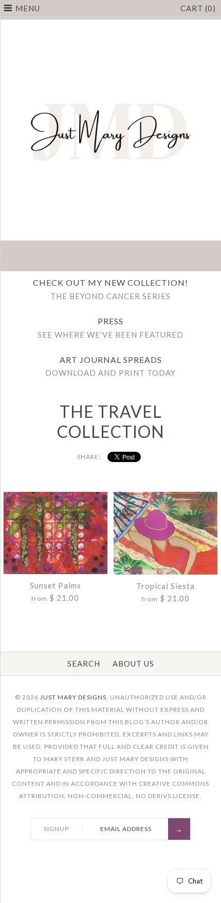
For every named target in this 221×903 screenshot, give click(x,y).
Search (83, 663)
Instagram (134, 257)
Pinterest (110, 257)
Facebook (62, 257)
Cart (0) (198, 8)
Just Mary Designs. (74, 697)
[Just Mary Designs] (110, 25)
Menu (27, 8)
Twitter (86, 257)
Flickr (159, 257)
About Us (133, 663)
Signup (56, 829)
